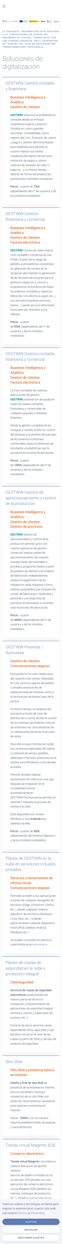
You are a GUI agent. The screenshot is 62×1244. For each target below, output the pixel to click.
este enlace (40, 944)
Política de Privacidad (31, 1213)
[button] (4, 6)
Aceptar (31, 1222)
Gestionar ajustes (31, 1237)
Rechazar (31, 1229)
